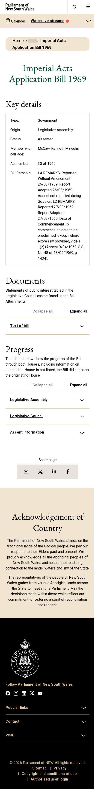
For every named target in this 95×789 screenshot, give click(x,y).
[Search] (74, 7)
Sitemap (37, 772)
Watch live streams (47, 21)
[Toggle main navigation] (88, 7)
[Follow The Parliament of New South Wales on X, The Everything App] (32, 698)
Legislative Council (26, 416)
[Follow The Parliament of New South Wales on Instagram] (16, 698)
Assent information (27, 432)
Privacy (58, 772)
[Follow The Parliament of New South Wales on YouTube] (40, 698)
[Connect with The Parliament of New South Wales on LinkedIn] (24, 698)
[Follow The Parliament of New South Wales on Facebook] (8, 698)
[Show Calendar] (88, 21)
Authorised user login (47, 783)
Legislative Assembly (29, 399)
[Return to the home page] (33, 7)
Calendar (17, 21)
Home (18, 40)
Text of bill (19, 326)
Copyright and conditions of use (47, 777)
